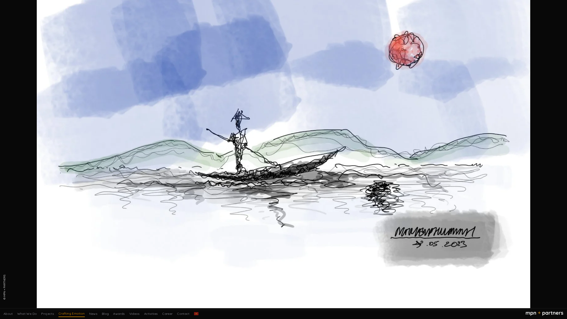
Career (167, 314)
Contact (183, 314)
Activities (151, 314)
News (93, 314)
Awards (119, 314)
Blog (105, 314)
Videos (134, 314)
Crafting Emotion (71, 313)
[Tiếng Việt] (196, 313)
